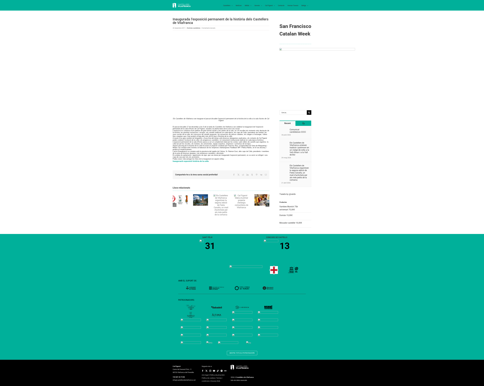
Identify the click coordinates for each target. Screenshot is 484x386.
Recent (287, 123)
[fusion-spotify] (222, 371)
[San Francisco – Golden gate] (317, 49)
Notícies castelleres (193, 28)
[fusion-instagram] (210, 371)
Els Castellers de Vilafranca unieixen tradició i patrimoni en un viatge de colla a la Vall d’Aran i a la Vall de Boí (299, 149)
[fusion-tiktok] (218, 371)
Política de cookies (208, 378)
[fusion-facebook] (203, 371)
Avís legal (205, 375)
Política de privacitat (217, 375)
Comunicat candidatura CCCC (298, 130)
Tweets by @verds (287, 194)
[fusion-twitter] (206, 371)
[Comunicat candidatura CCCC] (284, 130)
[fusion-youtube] (214, 371)
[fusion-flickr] (225, 371)
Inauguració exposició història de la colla (191, 161)
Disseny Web (215, 381)
